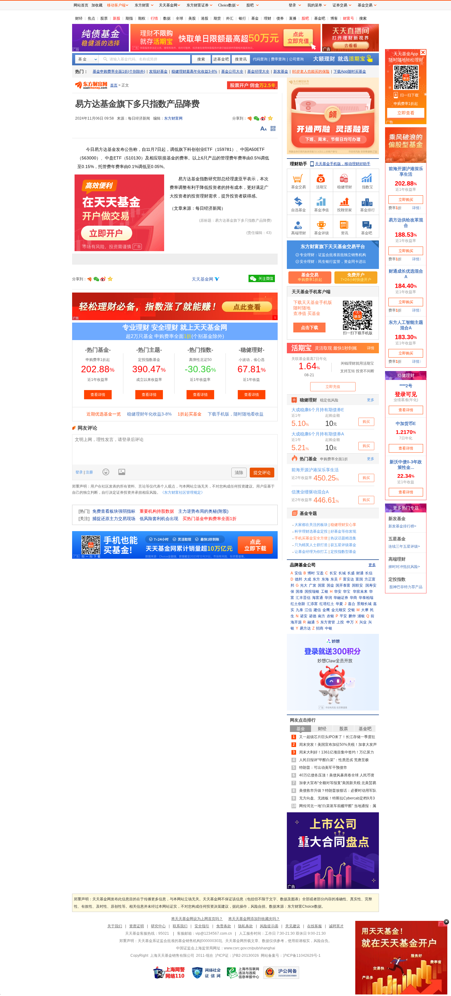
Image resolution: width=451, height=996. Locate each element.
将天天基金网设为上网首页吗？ (197, 919)
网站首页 (81, 5)
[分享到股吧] (249, 118)
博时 (311, 573)
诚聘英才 (336, 926)
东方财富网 (173, 118)
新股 (116, 18)
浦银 (361, 616)
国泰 (299, 591)
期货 (217, 18)
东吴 (334, 579)
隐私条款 (245, 926)
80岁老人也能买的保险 (311, 71)
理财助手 (298, 163)
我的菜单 (314, 5)
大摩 (364, 610)
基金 (255, 18)
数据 (167, 18)
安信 (298, 573)
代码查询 (260, 59)
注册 (89, 472)
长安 (333, 573)
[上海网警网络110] (169, 973)
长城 (342, 573)
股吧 (305, 18)
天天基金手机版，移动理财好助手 (342, 164)
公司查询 (296, 59)
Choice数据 (227, 5)
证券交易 (340, 5)
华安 (337, 591)
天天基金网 (202, 279)
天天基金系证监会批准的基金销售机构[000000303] (180, 941)
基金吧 (319, 18)
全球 (179, 18)
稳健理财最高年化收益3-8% (194, 71)
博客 (334, 18)
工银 (324, 591)
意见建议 (292, 926)
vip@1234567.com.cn (213, 933)
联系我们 (180, 926)
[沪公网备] (281, 973)
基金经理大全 (258, 71)
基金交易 (365, 5)
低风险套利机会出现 (159, 518)
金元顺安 (338, 610)
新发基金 (280, 71)
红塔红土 (326, 604)
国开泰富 (343, 585)
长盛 (351, 573)
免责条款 (223, 926)
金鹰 (326, 610)
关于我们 (114, 926)
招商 (319, 628)
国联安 (357, 585)
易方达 (305, 628)
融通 (311, 622)
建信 (317, 610)
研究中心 (158, 926)
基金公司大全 (232, 71)
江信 (308, 610)
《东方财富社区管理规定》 (182, 492)
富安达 (348, 579)
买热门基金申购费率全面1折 (210, 518)
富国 (359, 579)
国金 (330, 585)
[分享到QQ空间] (270, 118)
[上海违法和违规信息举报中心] (243, 973)
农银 (330, 616)
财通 (360, 573)
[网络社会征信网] (206, 973)
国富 (321, 585)
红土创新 (298, 604)
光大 (303, 585)
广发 (312, 585)
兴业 (363, 622)
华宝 (346, 591)
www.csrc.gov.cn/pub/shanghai (249, 948)
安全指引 (202, 926)
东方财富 (142, 5)
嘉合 (351, 604)
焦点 (91, 18)
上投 (340, 622)
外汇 (229, 18)
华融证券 (340, 598)
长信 (368, 573)
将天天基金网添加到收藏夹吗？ (254, 919)
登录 (79, 472)
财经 (79, 18)
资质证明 (136, 926)
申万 (350, 622)
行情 (154, 18)
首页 (114, 85)
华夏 (339, 604)
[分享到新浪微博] (263, 118)
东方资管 (327, 622)
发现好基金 (158, 71)
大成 (307, 579)
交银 (351, 610)
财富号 (348, 18)
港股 (204, 18)
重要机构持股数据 (157, 511)
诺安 (303, 616)
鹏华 (352, 616)
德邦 (298, 579)
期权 (141, 18)
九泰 (299, 610)
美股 (192, 18)
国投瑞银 (312, 591)
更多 (372, 565)
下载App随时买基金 (349, 71)
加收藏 (96, 5)
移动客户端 (116, 5)
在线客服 (314, 926)
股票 (104, 18)
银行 (242, 18)
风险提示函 (269, 926)
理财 (267, 18)
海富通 (317, 598)
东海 (325, 579)
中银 (328, 628)
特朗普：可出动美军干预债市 (323, 767)
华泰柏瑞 (366, 598)
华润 (328, 598)
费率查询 (278, 59)
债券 (280, 18)
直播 (292, 18)
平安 (343, 616)
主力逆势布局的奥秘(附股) (203, 511)
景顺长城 (364, 604)
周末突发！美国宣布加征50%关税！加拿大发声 (338, 744)
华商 (353, 598)
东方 (316, 579)
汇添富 (312, 604)
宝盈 (320, 573)
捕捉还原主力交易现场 (113, 518)
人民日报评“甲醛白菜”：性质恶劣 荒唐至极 (334, 760)
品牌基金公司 (303, 564)
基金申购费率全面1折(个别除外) (119, 71)
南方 (321, 616)
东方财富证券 (198, 5)
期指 (129, 18)
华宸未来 (360, 591)
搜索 (363, 18)
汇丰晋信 (303, 598)
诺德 (312, 616)
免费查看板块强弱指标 (113, 511)
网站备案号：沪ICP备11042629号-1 (291, 955)
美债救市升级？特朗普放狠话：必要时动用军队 (337, 790)
